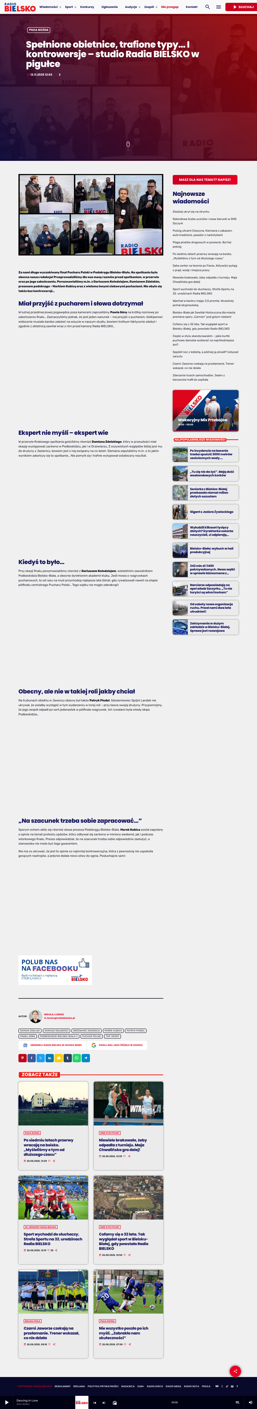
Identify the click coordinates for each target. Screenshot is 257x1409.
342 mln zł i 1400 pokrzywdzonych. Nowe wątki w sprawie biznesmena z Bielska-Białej (212, 571)
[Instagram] (232, 1386)
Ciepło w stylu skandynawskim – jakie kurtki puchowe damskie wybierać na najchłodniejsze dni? (203, 340)
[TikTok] (227, 1386)
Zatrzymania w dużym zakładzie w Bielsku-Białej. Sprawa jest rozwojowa (210, 627)
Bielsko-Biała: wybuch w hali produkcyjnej (211, 550)
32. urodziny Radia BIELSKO (40, 1227)
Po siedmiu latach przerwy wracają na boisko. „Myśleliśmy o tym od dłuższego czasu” (48, 1147)
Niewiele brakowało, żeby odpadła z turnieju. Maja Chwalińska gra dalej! (123, 1145)
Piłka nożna (39, 30)
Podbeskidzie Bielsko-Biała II (59, 1036)
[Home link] (20, 7)
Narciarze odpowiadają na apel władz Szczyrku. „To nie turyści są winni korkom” (211, 588)
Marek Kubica (113, 1031)
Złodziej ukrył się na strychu (191, 211)
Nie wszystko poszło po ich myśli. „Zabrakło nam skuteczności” (123, 1333)
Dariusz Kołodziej (56, 1031)
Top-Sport (112, 1036)
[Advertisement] (128, 109)
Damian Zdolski (30, 1031)
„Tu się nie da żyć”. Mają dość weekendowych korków (212, 474)
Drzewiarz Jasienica (86, 1031)
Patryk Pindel (136, 1031)
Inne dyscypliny (109, 1132)
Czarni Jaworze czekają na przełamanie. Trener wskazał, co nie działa (51, 1333)
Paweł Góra (27, 1036)
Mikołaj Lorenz (54, 1014)
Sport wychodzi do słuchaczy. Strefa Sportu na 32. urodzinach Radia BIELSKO (53, 1239)
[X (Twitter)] (222, 1386)
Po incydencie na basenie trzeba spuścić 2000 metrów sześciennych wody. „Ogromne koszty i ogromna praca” (211, 458)
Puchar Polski (91, 1036)
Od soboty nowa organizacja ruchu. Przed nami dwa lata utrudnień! (211, 608)
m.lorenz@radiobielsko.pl (59, 1018)
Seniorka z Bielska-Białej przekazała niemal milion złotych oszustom (209, 492)
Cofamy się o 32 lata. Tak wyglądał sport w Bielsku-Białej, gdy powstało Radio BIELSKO (123, 1241)
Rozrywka (185, 412)
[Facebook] (237, 1386)
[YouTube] (216, 1386)
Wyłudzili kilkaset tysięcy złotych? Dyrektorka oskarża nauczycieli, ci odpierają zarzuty (211, 533)
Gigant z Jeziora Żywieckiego (211, 512)
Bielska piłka (32, 1321)
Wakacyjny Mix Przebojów (202, 420)
